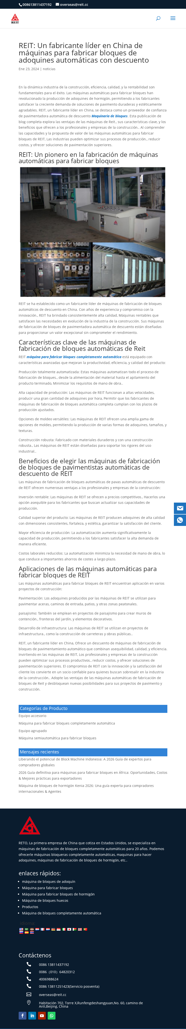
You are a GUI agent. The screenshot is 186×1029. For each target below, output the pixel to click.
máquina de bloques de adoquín (48, 881)
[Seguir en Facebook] (22, 1016)
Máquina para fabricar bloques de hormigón (58, 894)
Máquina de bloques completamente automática (61, 913)
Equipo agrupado (33, 730)
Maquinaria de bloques (110, 116)
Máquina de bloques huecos (45, 900)
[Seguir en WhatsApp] (51, 1016)
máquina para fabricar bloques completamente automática (74, 356)
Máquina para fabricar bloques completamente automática (67, 723)
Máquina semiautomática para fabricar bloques (57, 738)
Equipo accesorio (32, 715)
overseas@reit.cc (52, 994)
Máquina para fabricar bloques (47, 888)
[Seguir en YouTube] (42, 1016)
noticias (49, 69)
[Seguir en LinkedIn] (32, 1016)
